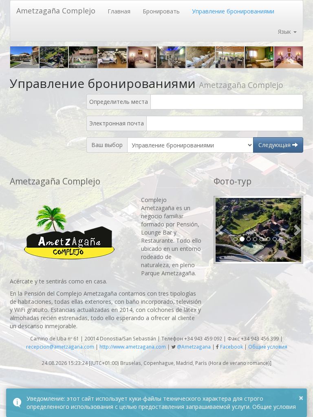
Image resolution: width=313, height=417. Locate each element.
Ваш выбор (107, 145)
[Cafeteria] (24, 57)
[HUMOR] (141, 57)
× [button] (301, 397)
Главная (119, 11)
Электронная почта (116, 123)
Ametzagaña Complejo (55, 10)
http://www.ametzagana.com (132, 346)
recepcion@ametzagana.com (60, 346)
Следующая (275, 145)
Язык (285, 31)
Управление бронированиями (233, 11)
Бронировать (161, 11)
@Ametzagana (194, 346)
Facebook (231, 346)
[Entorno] (53, 57)
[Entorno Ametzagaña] (83, 57)
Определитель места (118, 102)
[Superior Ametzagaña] (259, 57)
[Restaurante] (171, 57)
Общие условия (267, 346)
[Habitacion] (112, 57)
